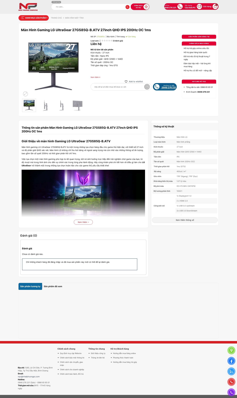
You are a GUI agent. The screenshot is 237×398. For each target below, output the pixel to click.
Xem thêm (83, 222)
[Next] (80, 65)
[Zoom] (25, 93)
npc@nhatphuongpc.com (29, 376)
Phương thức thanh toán (123, 358)
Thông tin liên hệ (98, 358)
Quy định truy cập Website (70, 353)
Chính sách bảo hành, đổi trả (71, 374)
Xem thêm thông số (185, 220)
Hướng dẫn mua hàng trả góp (125, 362)
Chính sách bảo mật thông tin (72, 358)
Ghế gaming (56, 2)
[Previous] (26, 65)
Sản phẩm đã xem (53, 286)
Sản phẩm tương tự (30, 286)
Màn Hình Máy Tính (74, 18)
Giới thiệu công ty (98, 353)
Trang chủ (56, 18)
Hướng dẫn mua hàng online (124, 353)
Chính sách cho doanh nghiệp (72, 369)
